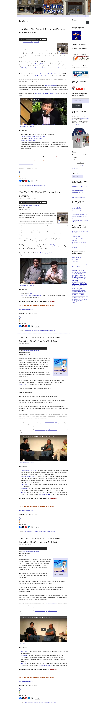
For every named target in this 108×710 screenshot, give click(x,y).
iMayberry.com (22, 384)
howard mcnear (81, 280)
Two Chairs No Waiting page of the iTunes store (46, 93)
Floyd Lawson (82, 277)
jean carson (78, 285)
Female (75, 157)
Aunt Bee (79, 270)
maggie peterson (81, 286)
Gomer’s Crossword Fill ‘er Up (28, 470)
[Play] (21, 39)
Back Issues (29, 293)
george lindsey (28, 185)
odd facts (81, 293)
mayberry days (42, 531)
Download (36, 42)
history (75, 280)
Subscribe (77, 106)
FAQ (84, 275)
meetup (83, 290)
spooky (87, 296)
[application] (33, 39)
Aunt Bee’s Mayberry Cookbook (27, 67)
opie (79, 294)
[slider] (44, 39)
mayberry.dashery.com (79, 124)
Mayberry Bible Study (54, 16)
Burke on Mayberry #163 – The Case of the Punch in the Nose (80, 207)
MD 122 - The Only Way (77, 257)
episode (80, 275)
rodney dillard (74, 296)
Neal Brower (24, 484)
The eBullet (37, 75)
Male (75, 159)
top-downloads (80, 299)
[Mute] (41, 39)
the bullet (52, 330)
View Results (80, 165)
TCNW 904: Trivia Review (77, 190)
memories (74, 291)
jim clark (34, 185)
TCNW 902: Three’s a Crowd (78, 195)
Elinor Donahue (75, 275)
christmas (84, 272)
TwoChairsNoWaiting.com (51, 85)
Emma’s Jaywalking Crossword (28, 476)
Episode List (81, 16)
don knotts (75, 273)
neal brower (49, 531)
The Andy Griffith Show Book (42, 64)
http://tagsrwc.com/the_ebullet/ (35, 138)
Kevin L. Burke (74, 286)
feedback (75, 277)
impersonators (81, 282)
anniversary (74, 270)
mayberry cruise (80, 288)
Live (87, 16)
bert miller (83, 270)
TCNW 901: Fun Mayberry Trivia (78, 197)
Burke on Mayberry (67, 16)
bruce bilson (79, 272)
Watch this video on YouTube (27, 126)
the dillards (74, 299)
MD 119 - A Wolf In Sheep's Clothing (79, 264)
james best (73, 285)
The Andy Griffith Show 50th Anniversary (31, 295)
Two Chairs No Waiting (28, 16)
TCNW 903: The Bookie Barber (78, 192)
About (75, 16)
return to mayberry (45, 330)
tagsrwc (43, 185)
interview (27, 531)
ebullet (80, 273)
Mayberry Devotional (41, 16)
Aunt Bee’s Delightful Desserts (42, 67)
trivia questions (77, 300)
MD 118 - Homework (76, 266)
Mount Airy (80, 291)
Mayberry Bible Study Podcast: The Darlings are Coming (79, 235)
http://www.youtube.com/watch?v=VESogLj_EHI (33, 136)
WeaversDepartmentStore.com (46, 494)
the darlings (83, 297)
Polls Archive (75, 168)
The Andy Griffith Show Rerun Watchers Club (50, 73)
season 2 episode (81, 296)
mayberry (74, 288)
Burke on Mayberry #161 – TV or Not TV (80, 214)
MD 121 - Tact (75, 259)
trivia (85, 299)
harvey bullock (82, 278)
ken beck (38, 185)
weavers (83, 300)
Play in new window (28, 42)
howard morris (75, 282)
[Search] (87, 22)
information (75, 283)
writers (73, 302)
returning (82, 294)
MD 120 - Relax (75, 261)
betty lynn (74, 272)
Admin (86, 708)
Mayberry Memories (55, 67)
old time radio (75, 294)
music (85, 291)
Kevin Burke (82, 285)
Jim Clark (23, 492)
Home (19, 16)
